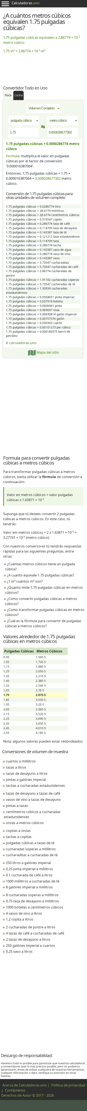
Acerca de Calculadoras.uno (24, 1085)
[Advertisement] (43, 66)
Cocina (18, 95)
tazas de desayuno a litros (27, 773)
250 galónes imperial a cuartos (30, 945)
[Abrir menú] (5, 3)
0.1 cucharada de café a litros (29, 875)
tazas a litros (16, 767)
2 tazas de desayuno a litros (28, 939)
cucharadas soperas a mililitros (31, 849)
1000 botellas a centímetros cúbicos (34, 907)
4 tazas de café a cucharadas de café (35, 933)
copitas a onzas (18, 830)
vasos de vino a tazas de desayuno (33, 799)
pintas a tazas (17, 805)
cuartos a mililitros (21, 761)
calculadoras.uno (23, 342)
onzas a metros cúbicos (25, 822)
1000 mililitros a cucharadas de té (32, 881)
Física (8, 95)
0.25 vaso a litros (19, 951)
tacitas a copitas (19, 836)
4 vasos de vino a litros (24, 913)
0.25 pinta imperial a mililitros (29, 869)
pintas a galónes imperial (26, 779)
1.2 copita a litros (19, 919)
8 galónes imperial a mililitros (29, 887)
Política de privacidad (68, 1085)
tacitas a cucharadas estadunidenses (35, 785)
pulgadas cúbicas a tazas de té (30, 843)
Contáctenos (15, 1090)
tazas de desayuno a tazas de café (33, 793)
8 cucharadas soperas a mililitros (32, 895)
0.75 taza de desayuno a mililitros (32, 901)
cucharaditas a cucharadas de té (32, 855)
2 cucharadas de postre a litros (30, 927)
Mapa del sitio (47, 352)
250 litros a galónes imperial (28, 862)
